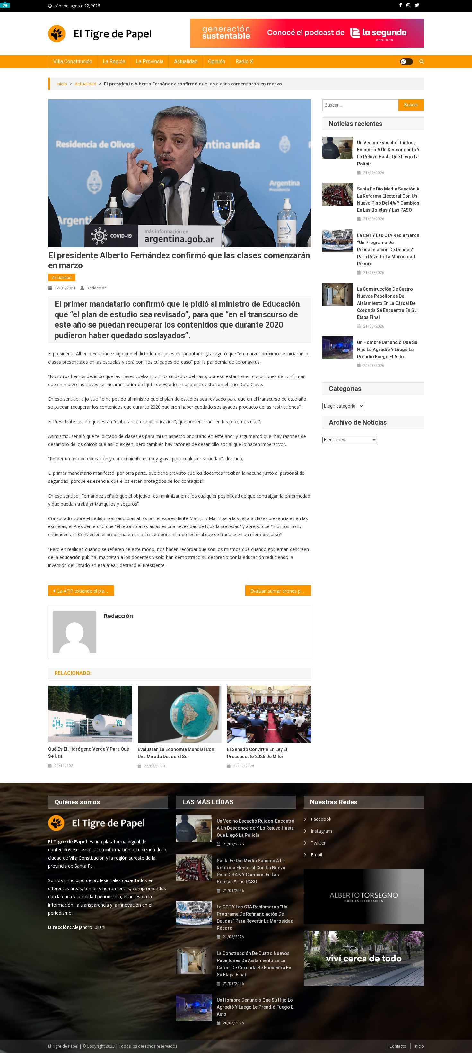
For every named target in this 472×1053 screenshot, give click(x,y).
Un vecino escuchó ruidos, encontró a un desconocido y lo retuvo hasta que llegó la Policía (388, 153)
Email (316, 855)
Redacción (97, 288)
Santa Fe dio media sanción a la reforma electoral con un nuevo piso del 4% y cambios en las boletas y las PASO (388, 199)
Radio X (244, 61)
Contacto (397, 1046)
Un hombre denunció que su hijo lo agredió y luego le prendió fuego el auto (387, 349)
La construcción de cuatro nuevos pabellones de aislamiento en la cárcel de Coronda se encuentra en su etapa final (387, 303)
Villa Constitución (72, 61)
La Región (114, 61)
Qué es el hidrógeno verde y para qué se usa (88, 753)
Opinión (216, 61)
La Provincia (149, 61)
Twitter (318, 843)
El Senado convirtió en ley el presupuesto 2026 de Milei (257, 753)
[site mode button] (406, 61)
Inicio (419, 1046)
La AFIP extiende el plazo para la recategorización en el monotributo (85, 591)
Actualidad (185, 61)
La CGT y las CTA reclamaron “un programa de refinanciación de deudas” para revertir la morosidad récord (388, 249)
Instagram (321, 831)
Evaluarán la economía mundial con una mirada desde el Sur (176, 753)
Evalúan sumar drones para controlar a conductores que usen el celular (280, 591)
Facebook (321, 819)
